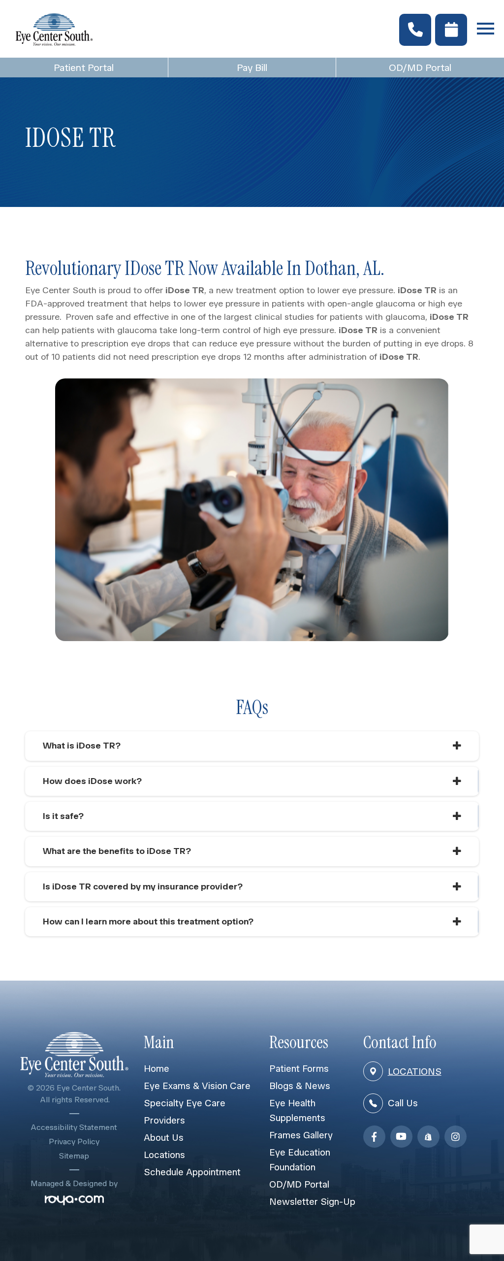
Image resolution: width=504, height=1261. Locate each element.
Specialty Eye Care (184, 1103)
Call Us (403, 1103)
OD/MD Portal (420, 67)
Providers (164, 1120)
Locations (164, 1154)
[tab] (252, 745)
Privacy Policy (74, 1141)
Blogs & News (299, 1085)
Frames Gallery (301, 1135)
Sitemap (74, 1155)
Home (156, 1068)
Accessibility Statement (74, 1127)
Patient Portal (84, 67)
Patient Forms (299, 1068)
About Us (164, 1137)
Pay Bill (252, 67)
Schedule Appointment (192, 1172)
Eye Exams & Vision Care (197, 1085)
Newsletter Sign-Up (312, 1201)
